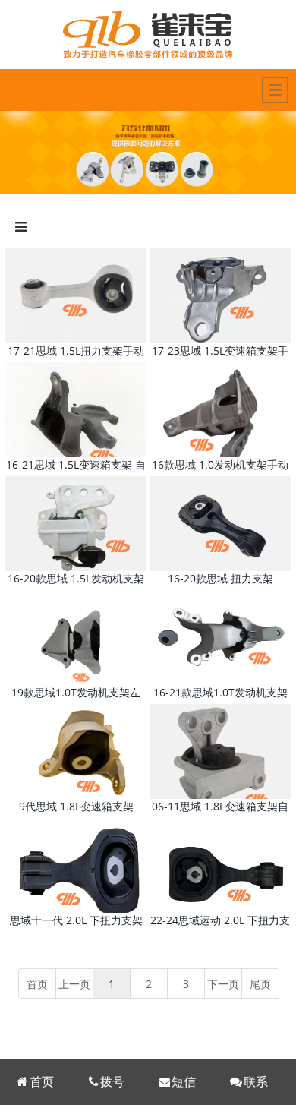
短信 (184, 1081)
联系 (256, 1081)
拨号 (112, 1081)
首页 (42, 1081)
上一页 (74, 984)
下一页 (223, 984)
